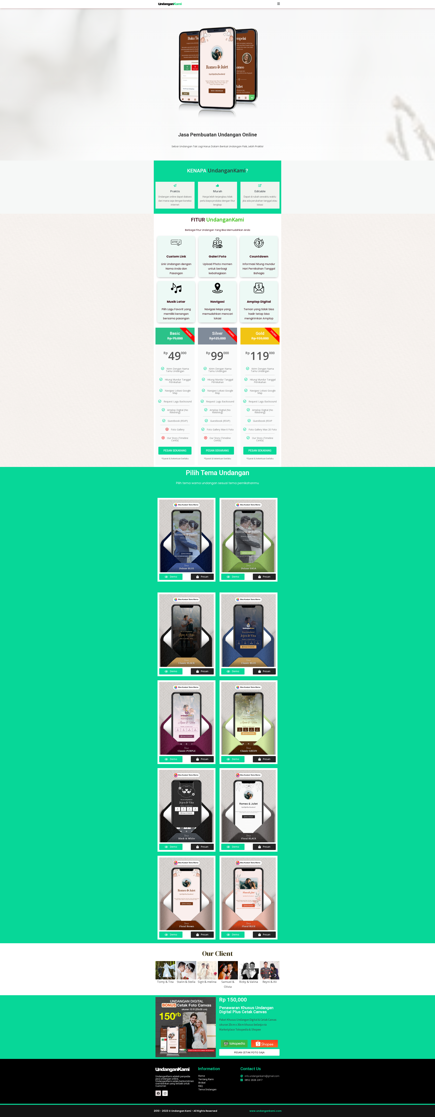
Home (201, 1076)
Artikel (201, 1082)
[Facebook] (158, 1093)
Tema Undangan (207, 1089)
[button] (159, 975)
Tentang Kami (206, 1079)
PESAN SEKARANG (174, 450)
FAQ (200, 1086)
